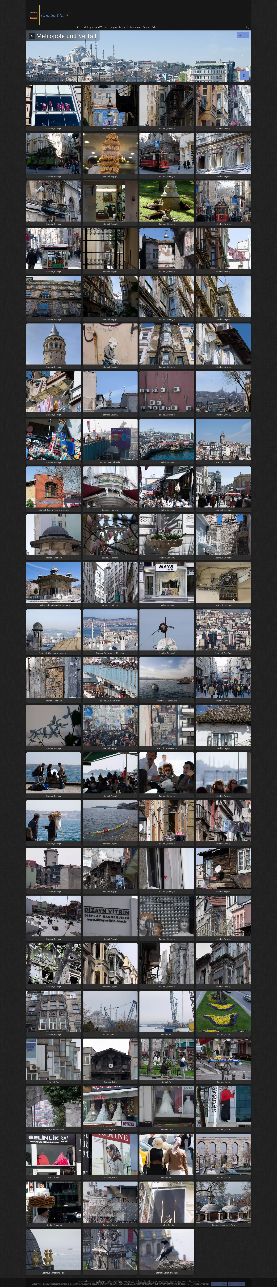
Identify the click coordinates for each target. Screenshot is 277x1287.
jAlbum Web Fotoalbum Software (155, 1282)
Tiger (178, 1282)
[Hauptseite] (50, 15)
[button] (4, 1283)
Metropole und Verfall (95, 27)
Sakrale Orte (149, 27)
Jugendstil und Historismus (125, 27)
